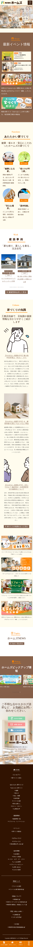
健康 (16, 791)
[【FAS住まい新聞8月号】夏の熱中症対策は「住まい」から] (16, 340)
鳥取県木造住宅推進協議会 (16, 928)
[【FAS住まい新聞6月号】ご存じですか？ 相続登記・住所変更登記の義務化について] (16, 469)
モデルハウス (17, 842)
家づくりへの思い (17, 779)
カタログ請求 (17, 871)
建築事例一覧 (17, 820)
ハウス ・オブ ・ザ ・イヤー (17, 860)
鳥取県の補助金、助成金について (16, 905)
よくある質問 (17, 863)
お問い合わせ (17, 868)
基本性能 (16, 799)
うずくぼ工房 (16, 918)
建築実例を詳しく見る (17, 292)
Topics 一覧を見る (17, 643)
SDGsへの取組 (17, 857)
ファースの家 (17, 802)
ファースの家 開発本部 (16, 890)
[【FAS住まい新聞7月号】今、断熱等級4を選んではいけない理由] (16, 406)
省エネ (17, 794)
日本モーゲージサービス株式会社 (16, 903)
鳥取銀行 (16, 900)
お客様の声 (16, 810)
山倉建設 (16, 915)
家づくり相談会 (16, 832)
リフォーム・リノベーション (17, 822)
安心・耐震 (16, 797)
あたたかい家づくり (16, 789)
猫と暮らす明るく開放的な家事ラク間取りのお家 (13, 279)
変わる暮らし (17, 804)
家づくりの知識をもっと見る (17, 526)
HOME (17, 771)
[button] (13, 26)
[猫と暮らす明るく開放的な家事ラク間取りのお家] (13, 261)
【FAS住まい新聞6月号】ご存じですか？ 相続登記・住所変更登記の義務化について (16, 487)
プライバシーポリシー (16, 865)
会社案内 (16, 855)
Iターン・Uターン (17, 807)
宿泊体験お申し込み (16, 845)
